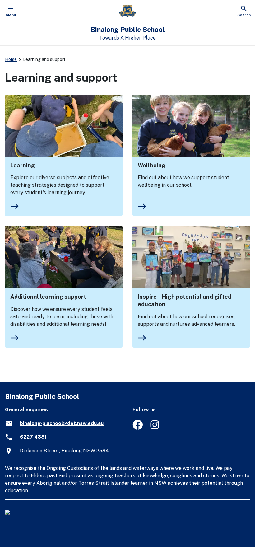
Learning (22, 165)
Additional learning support (48, 296)
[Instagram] (155, 428)
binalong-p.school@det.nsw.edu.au (62, 423)
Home (11, 59)
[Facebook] (137, 428)
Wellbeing (151, 165)
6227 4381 (33, 437)
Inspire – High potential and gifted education (184, 300)
